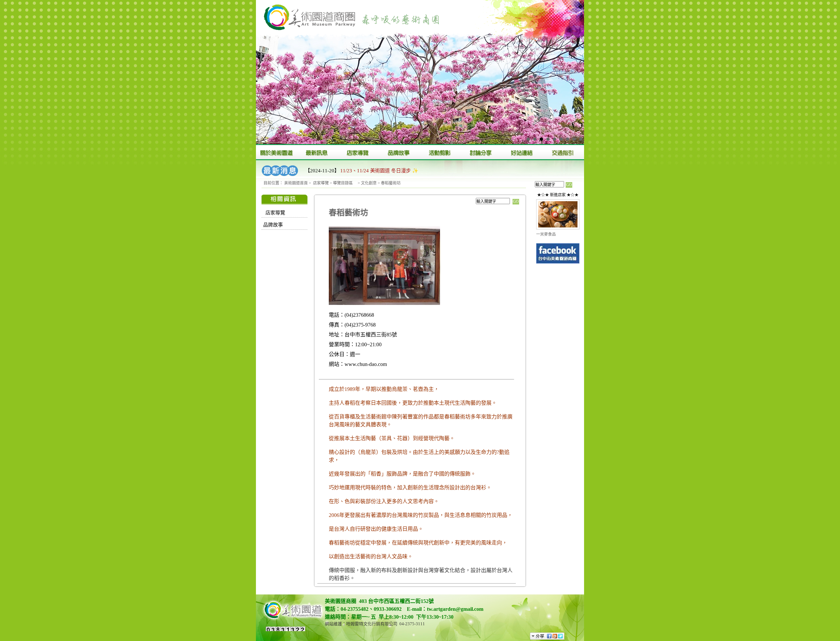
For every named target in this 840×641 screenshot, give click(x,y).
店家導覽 (321, 183)
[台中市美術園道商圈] (557, 263)
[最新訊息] (317, 152)
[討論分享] (481, 152)
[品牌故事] (399, 152)
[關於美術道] (276, 152)
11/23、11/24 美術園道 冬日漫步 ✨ (379, 170)
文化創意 (369, 183)
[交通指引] (563, 152)
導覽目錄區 (345, 183)
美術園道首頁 (296, 183)
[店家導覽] (358, 152)
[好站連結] (522, 152)
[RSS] (570, 636)
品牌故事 (273, 224)
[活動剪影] (440, 152)
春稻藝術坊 (391, 183)
